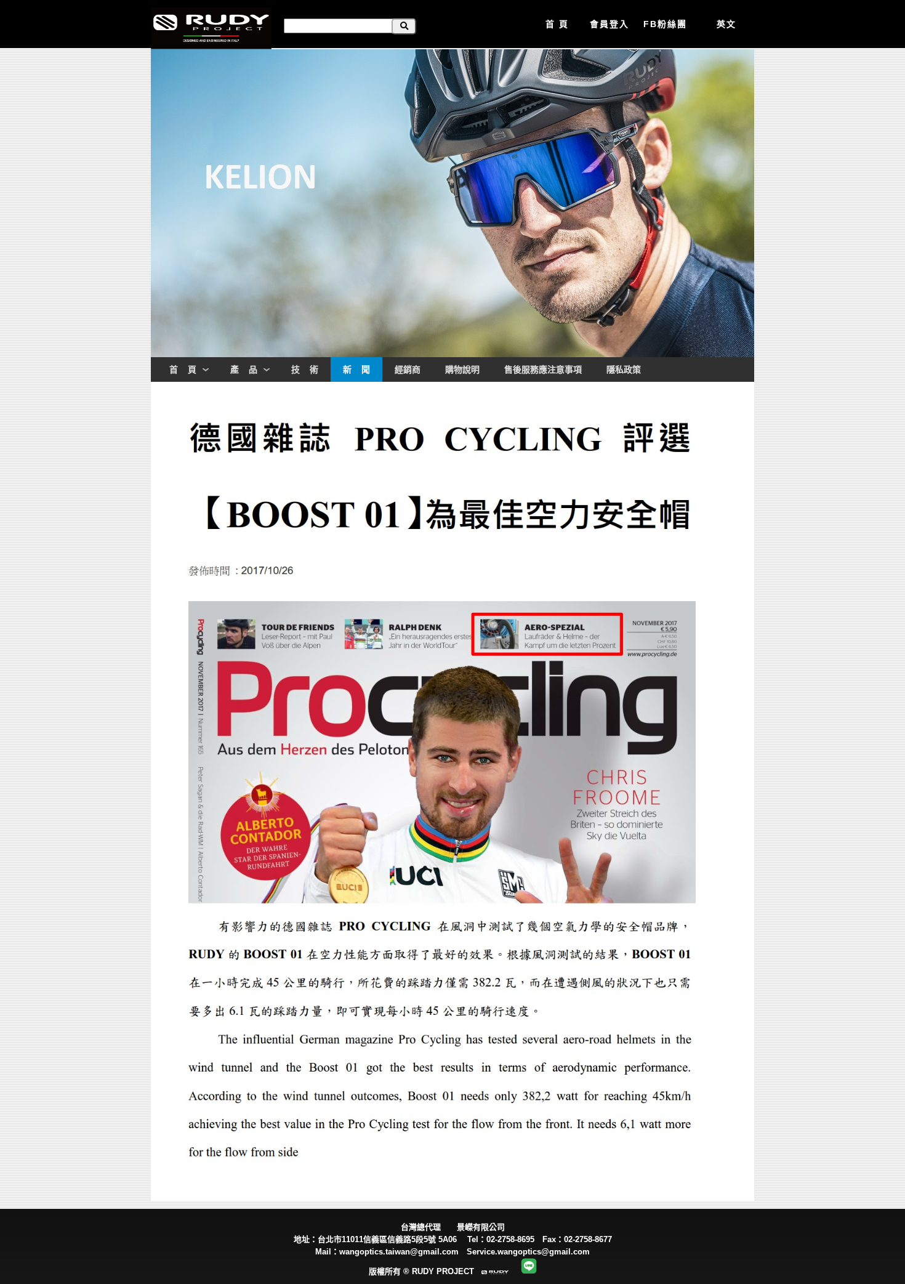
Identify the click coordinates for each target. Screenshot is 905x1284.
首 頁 (557, 24)
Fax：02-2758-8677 (581, 1239)
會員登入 (609, 24)
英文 (726, 24)
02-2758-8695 (510, 1239)
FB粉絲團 (665, 24)
